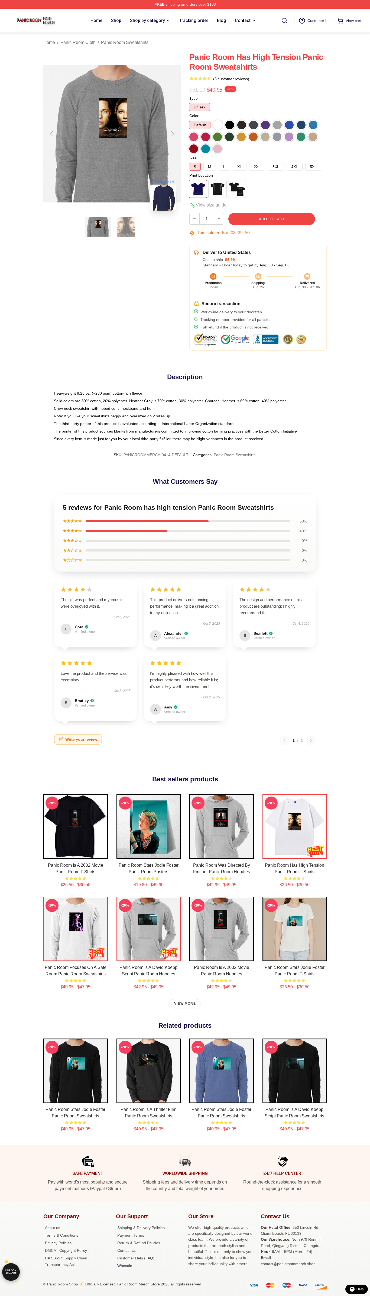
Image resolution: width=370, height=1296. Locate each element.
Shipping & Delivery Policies (141, 1228)
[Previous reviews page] (284, 740)
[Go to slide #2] (126, 227)
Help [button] (359, 1289)
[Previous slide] (51, 133)
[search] (284, 20)
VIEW (75, 853)
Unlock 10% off (11, 1272)
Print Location (201, 175)
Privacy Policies (58, 1243)
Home (49, 42)
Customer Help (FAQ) (135, 1258)
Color (194, 116)
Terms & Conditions (61, 1235)
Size (193, 158)
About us (52, 1228)
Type (193, 98)
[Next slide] (172, 133)
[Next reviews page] (311, 740)
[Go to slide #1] (98, 227)
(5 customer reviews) (231, 79)
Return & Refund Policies (138, 1243)
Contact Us (126, 1250)
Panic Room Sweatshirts (124, 42)
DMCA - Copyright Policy (66, 1250)
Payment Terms (130, 1235)
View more (185, 1003)
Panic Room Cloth (78, 42)
